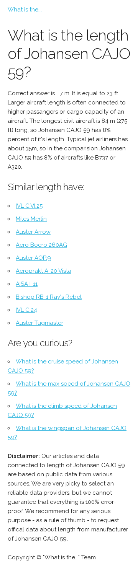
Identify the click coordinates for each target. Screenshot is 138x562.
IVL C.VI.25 (29, 205)
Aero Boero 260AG (41, 244)
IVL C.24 (26, 309)
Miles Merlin (31, 218)
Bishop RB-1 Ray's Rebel (49, 296)
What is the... (25, 9)
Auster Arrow (33, 231)
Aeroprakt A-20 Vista (43, 270)
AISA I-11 (27, 283)
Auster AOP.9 (33, 257)
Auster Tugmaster (39, 322)
